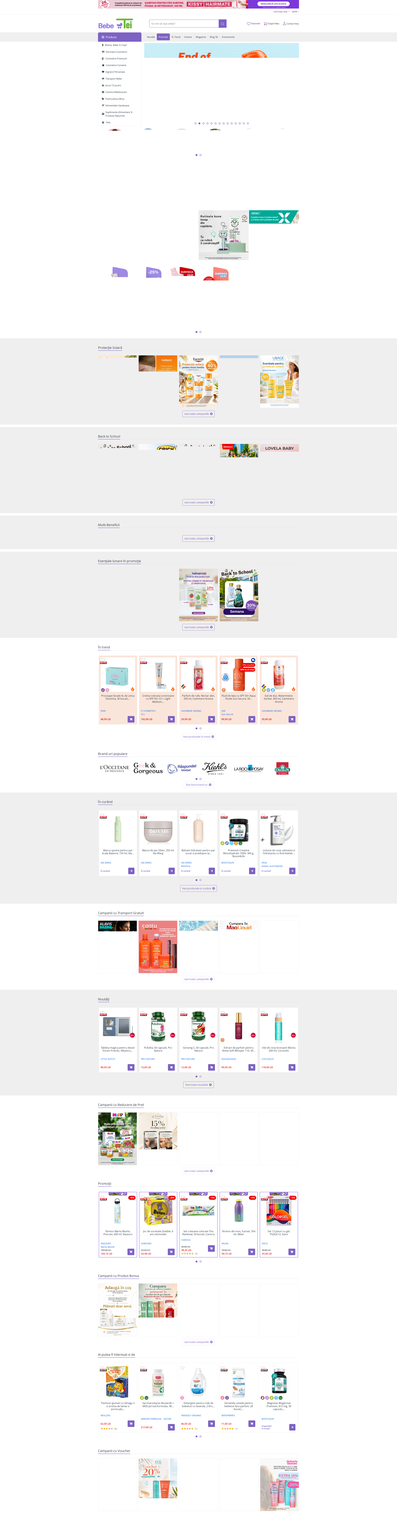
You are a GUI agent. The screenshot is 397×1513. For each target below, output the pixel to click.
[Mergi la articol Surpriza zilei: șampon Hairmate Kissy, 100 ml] (195, 123)
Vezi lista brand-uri (197, 837)
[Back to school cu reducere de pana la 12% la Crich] (157, 470)
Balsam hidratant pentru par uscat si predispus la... (198, 904)
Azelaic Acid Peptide (272, 918)
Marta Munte (107, 1299)
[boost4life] (148, 210)
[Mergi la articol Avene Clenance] (232, 123)
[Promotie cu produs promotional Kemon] (279, 1362)
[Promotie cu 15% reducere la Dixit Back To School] (117, 470)
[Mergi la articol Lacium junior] (244, 123)
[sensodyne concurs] (249, 185)
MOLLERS (105, 1467)
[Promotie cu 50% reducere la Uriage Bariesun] (279, 381)
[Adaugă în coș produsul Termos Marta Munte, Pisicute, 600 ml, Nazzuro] (130, 1304)
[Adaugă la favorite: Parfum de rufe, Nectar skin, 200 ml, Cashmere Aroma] (183, 712)
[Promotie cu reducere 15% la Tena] (117, 647)
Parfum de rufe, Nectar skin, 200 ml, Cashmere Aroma (198, 750)
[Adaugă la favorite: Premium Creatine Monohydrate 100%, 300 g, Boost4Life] (223, 868)
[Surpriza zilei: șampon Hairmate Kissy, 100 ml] (198, 4)
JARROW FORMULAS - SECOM (156, 1471)
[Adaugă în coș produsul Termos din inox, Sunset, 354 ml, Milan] (251, 1304)
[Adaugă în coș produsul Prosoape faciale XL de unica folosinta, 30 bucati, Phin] (131, 772)
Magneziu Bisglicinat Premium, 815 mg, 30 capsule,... (279, 1458)
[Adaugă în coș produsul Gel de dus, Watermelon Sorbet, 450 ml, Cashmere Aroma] (292, 772)
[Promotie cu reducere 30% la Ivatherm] (157, 381)
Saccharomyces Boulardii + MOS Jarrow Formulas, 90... (158, 1457)
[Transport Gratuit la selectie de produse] (279, 999)
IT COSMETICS (148, 763)
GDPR (295, 11)
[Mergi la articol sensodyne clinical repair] (228, 123)
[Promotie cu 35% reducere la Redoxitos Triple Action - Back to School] (239, 470)
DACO (265, 1296)
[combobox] (184, 23)
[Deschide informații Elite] (103, 715)
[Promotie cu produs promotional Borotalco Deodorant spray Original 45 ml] (279, 647)
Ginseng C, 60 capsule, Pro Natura (198, 1102)
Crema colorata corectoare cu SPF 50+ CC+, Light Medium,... (158, 751)
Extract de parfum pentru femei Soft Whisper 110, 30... (238, 1102)
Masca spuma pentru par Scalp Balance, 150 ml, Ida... (118, 904)
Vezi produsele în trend (197, 789)
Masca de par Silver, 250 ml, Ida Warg (158, 904)
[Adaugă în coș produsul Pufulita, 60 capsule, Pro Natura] (171, 1120)
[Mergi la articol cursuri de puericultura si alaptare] (220, 123)
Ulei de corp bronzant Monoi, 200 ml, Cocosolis (279, 1102)
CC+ (143, 766)
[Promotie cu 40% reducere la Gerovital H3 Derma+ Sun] (239, 381)
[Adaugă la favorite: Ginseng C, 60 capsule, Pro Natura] (182, 1065)
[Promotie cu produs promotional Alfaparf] (239, 1362)
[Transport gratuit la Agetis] (239, 999)
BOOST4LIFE (227, 915)
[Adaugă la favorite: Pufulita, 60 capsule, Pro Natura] (142, 1065)
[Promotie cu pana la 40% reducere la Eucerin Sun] (198, 381)
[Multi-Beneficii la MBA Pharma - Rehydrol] (157, 558)
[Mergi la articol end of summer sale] (199, 123)
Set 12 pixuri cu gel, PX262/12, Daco (279, 1285)
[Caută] (222, 23)
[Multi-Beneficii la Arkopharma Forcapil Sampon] (117, 558)
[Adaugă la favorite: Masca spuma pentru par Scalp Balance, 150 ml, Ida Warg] (102, 868)
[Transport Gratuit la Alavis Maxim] (117, 999)
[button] (131, 923)
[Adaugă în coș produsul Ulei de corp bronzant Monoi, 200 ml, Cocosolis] (292, 1120)
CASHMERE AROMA (191, 763)
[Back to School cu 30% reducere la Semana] (239, 647)
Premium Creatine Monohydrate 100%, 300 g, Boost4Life (238, 905)
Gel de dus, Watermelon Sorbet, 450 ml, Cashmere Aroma (279, 751)
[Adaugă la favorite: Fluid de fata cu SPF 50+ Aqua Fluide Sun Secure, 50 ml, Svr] (224, 712)
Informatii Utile (281, 11)
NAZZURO (106, 1296)
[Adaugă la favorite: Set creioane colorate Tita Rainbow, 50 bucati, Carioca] (183, 1249)
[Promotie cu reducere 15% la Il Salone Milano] (157, 1191)
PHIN (103, 763)
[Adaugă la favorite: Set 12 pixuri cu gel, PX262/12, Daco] (263, 1249)
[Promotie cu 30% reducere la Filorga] (198, 1191)
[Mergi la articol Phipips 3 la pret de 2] (240, 123)
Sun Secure (227, 766)
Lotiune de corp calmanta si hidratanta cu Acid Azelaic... (279, 904)
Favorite (255, 23)
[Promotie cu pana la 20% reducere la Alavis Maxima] (239, 1191)
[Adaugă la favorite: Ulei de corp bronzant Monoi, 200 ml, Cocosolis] (263, 1065)
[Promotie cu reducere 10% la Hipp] (117, 1191)
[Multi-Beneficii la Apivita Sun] (198, 558)
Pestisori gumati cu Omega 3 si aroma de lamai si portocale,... (118, 1458)
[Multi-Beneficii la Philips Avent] (239, 558)
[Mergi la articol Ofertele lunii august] (207, 123)
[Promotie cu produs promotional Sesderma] (117, 1362)
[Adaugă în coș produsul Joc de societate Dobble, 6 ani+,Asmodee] (171, 1304)
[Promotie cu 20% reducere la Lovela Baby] (279, 470)
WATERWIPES (228, 1467)
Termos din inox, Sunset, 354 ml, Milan (238, 1285)
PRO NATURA (148, 1111)
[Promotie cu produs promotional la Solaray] (198, 1362)
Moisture (185, 918)
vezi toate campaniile (197, 414)
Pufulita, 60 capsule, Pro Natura (158, 1102)
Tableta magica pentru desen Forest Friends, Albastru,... (118, 1102)
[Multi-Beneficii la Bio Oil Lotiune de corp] (279, 558)
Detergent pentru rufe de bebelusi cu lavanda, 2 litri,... (198, 1457)
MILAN (225, 1296)
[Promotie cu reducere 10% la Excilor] (279, 1191)
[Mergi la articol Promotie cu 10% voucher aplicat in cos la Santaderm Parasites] (216, 123)
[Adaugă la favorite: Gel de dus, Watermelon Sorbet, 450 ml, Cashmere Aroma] (264, 712)
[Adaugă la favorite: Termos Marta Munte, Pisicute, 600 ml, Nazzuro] (102, 1249)
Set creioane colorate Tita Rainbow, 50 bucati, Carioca (198, 1285)
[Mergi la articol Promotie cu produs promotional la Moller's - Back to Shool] (248, 123)
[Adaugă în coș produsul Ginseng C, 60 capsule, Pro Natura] (211, 1120)
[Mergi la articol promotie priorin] (224, 123)
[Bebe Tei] (116, 23)
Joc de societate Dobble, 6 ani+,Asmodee (158, 1285)
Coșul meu (273, 23)
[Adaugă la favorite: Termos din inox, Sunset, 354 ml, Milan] (223, 1249)
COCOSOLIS (268, 1111)
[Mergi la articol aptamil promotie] (236, 123)
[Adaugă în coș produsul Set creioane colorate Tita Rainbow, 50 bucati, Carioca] (211, 1301)
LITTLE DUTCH (108, 1111)
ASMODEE (146, 1296)
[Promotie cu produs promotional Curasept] (157, 1362)
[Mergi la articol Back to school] (203, 123)
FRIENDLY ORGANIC (191, 1467)
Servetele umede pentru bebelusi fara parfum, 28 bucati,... (238, 1458)
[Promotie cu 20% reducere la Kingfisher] (157, 647)
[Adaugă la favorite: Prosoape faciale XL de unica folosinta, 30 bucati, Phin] (103, 712)
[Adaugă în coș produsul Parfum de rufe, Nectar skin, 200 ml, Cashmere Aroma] (211, 772)
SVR (223, 763)
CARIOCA (186, 1292)
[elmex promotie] (274, 235)
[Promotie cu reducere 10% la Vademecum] (198, 647)
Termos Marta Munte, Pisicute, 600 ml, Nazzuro (117, 1285)
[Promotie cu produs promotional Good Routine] (224, 235)
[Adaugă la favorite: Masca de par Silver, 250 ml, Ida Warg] (142, 868)
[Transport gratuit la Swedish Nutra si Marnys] (198, 999)
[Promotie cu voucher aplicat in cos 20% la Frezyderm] (117, 381)
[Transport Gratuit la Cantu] (157, 999)
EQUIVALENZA (228, 1111)
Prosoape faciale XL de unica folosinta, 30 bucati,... (117, 750)
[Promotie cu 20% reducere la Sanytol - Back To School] (198, 470)
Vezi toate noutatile (197, 1137)
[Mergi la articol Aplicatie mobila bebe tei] (212, 123)
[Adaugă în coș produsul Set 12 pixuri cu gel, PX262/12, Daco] (291, 1304)
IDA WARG (106, 915)
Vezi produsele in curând (197, 941)
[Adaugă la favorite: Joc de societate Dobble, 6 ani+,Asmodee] (142, 1249)
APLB (264, 915)
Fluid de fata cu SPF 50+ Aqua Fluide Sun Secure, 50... (239, 750)
